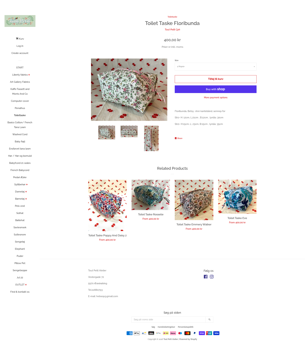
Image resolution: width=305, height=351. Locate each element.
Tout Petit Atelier (170, 339)
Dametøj (20, 191)
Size (176, 60)
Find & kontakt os (19, 291)
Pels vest (20, 206)
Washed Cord (19, 134)
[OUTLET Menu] (25, 285)
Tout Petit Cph (172, 29)
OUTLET (19, 284)
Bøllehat (19, 220)
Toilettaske (20, 115)
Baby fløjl (20, 141)
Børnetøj (20, 198)
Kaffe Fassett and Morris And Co (19, 91)
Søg (153, 327)
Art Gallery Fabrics (20, 81)
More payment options (215, 97)
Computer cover (20, 101)
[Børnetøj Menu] (26, 199)
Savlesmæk (20, 227)
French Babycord (19, 170)
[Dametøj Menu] (26, 192)
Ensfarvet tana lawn (20, 148)
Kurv (21, 38)
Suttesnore (20, 234)
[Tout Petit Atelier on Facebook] (206, 277)
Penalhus (20, 108)
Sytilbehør (19, 184)
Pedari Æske (20, 177)
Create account (19, 53)
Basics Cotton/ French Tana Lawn (19, 125)
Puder (20, 256)
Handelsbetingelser (166, 327)
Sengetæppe (20, 270)
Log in (20, 46)
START (20, 67)
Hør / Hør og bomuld (20, 155)
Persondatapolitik (185, 327)
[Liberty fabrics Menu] (29, 75)
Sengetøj (20, 241)
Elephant (20, 248)
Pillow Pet (19, 263)
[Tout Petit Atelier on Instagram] (212, 277)
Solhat (19, 213)
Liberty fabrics (20, 74)
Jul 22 (20, 277)
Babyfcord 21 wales (19, 163)
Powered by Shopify (188, 339)
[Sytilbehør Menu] (26, 185)
